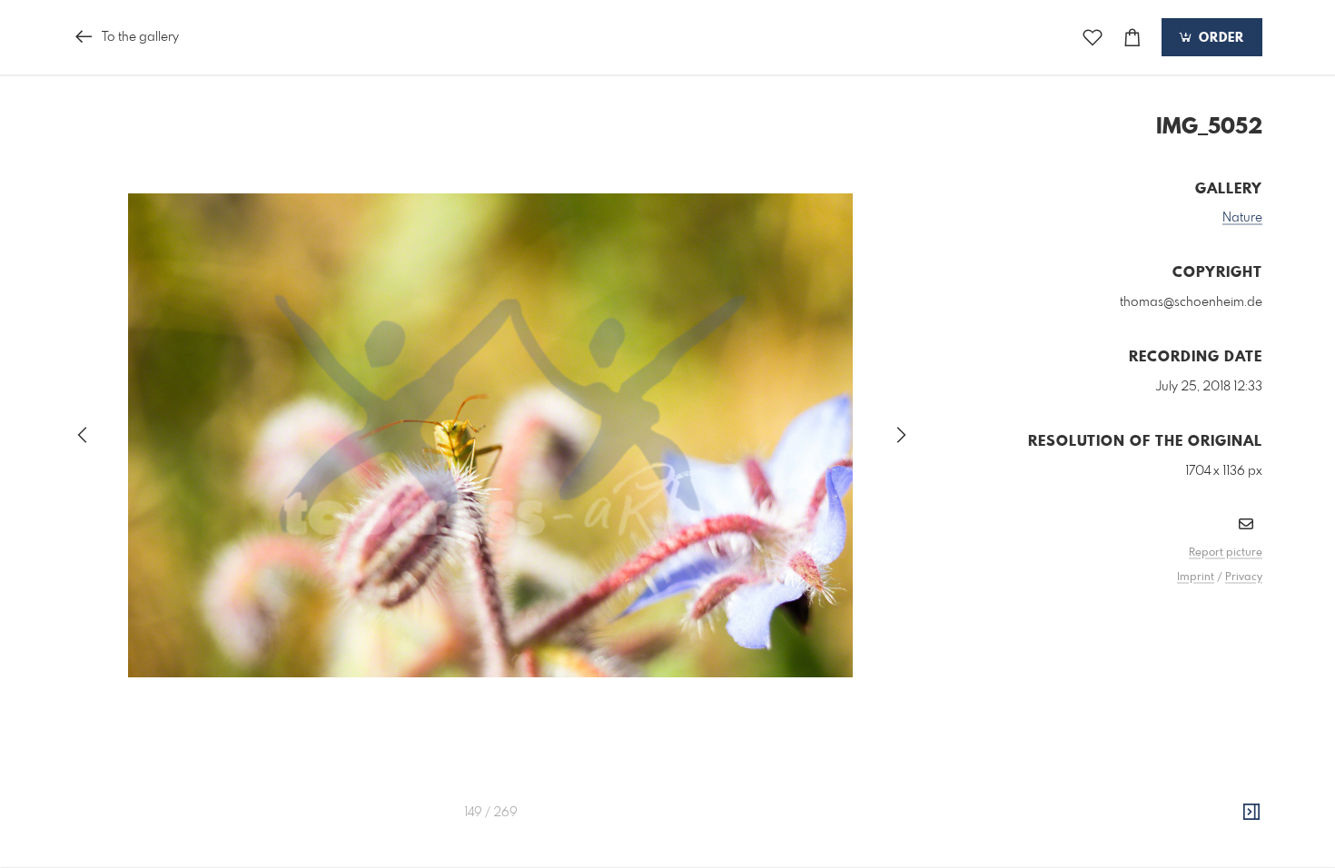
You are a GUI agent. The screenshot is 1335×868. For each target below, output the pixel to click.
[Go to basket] (1132, 37)
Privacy (1243, 577)
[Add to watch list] (1092, 37)
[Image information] (1251, 812)
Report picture (1225, 552)
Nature (1242, 218)
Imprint (1195, 577)
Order (1219, 38)
